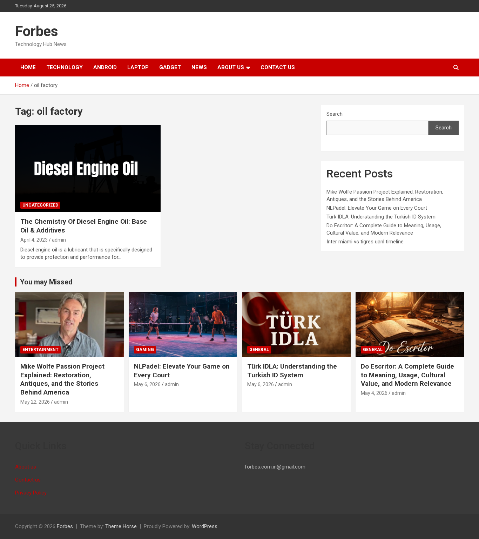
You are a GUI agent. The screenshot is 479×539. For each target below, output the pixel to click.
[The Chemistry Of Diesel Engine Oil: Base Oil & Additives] (88, 169)
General (259, 349)
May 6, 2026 (147, 384)
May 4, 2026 (374, 393)
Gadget (170, 67)
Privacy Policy (31, 493)
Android (105, 67)
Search (334, 114)
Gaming (145, 349)
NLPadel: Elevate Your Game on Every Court (376, 208)
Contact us (278, 67)
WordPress (204, 526)
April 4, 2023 (34, 240)
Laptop (138, 67)
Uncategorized (40, 205)
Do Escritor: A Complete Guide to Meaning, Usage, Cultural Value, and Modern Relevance (407, 375)
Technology (64, 67)
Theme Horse (121, 526)
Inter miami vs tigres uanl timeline (365, 241)
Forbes (36, 31)
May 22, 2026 (35, 402)
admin (59, 240)
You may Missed (46, 282)
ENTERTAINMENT (40, 349)
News (199, 67)
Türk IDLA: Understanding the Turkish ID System (381, 217)
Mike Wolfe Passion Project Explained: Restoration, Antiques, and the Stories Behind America (62, 379)
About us (230, 67)
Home (28, 67)
